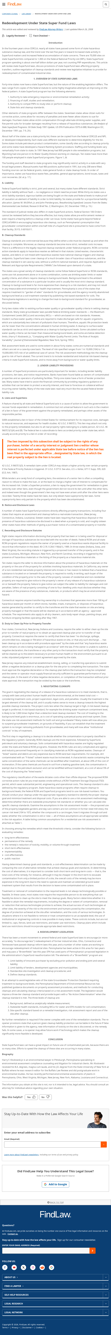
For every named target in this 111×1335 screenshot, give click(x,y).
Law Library (26, 14)
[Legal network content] (106, 1312)
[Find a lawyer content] (106, 1286)
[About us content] (106, 1277)
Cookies (39, 1327)
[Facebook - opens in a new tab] (4, 1267)
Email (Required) (12, 1139)
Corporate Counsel (10, 14)
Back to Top (57, 1202)
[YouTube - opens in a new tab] (14, 1267)
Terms (5, 1327)
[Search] (106, 4)
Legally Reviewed (15, 35)
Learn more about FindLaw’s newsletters (21, 1154)
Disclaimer (27, 1327)
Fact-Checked (40, 35)
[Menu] (3, 4)
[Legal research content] (106, 1304)
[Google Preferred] (51, 1267)
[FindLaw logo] (15, 4)
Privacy (15, 1327)
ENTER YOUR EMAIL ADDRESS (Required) (21, 1245)
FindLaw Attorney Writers (51, 29)
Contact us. (13, 1234)
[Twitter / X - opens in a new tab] (23, 1267)
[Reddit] (42, 1267)
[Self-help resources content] (106, 1295)
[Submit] (104, 1144)
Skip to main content (55, 3)
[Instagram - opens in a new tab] (32, 1267)
